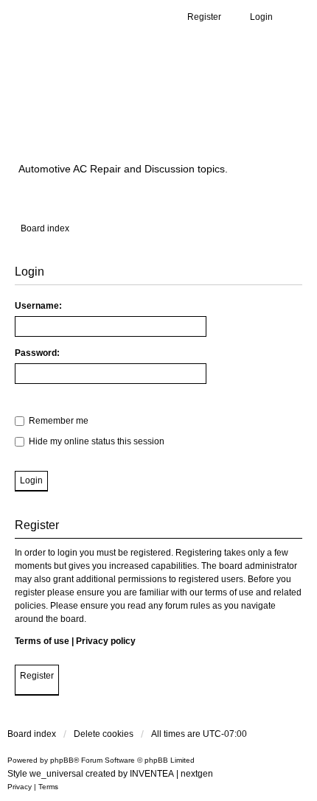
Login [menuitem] (261, 17)
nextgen (197, 774)
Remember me (57, 421)
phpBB (62, 760)
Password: (37, 353)
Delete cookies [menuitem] (103, 734)
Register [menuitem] (204, 17)
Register (37, 676)
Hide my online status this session (95, 441)
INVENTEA (152, 774)
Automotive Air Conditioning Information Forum (136, 112)
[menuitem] (19, 787)
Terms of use (42, 641)
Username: (38, 306)
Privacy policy (106, 641)
